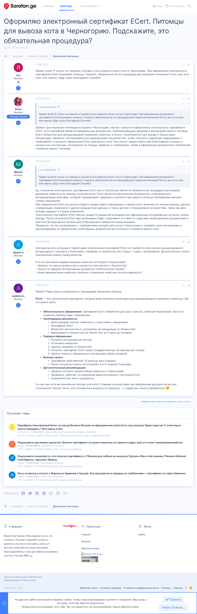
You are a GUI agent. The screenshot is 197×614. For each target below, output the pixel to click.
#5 (188, 285)
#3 (188, 161)
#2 (188, 98)
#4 (188, 242)
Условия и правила (110, 587)
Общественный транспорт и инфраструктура (70, 431)
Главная (86, 534)
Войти (142, 534)
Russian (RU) (15, 587)
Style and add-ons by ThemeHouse (23, 576)
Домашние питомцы (53, 445)
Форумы (86, 541)
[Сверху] (186, 588)
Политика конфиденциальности (141, 587)
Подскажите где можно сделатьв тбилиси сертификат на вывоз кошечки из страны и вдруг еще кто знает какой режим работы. (100, 442)
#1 (189, 64)
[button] (74, 6)
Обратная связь (90, 548)
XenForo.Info (29, 580)
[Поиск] (189, 6)
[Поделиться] (183, 65)
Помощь (166, 587)
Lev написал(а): (47, 106)
